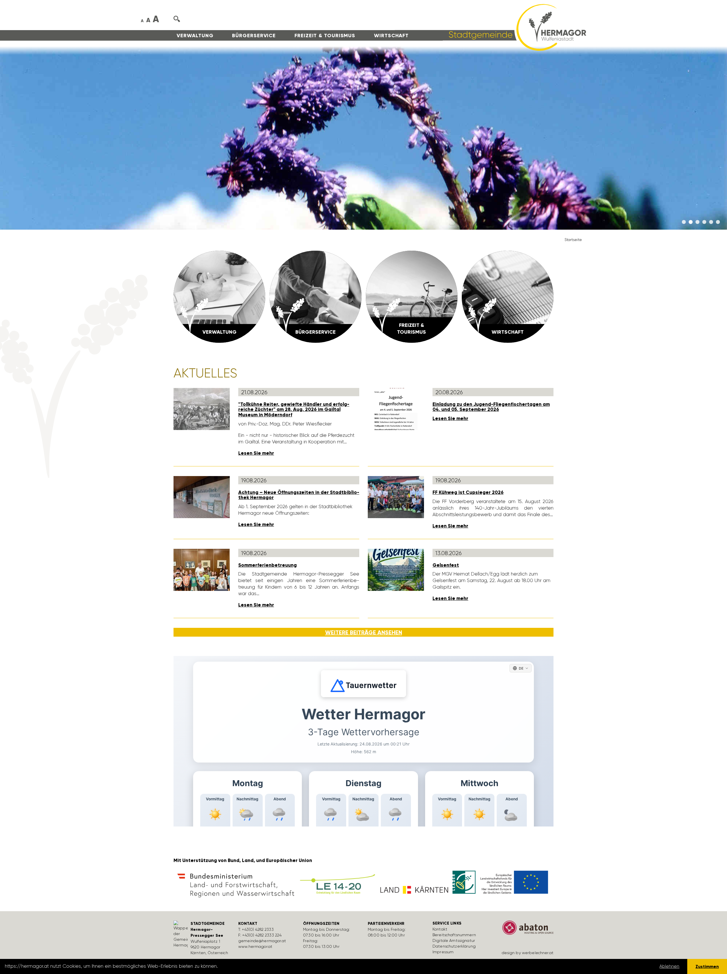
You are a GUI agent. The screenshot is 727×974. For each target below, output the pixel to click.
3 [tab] (697, 222)
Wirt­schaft (391, 35)
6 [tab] (718, 222)
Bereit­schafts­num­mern (454, 935)
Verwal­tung (195, 35)
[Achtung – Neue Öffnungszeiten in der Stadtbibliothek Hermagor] (202, 496)
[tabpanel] (363, 138)
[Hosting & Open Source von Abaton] (525, 930)
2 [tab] (690, 222)
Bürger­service (254, 35)
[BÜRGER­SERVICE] (315, 296)
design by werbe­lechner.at (528, 952)
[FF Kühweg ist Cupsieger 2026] (396, 496)
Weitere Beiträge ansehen (363, 632)
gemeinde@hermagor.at (262, 940)
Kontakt (440, 929)
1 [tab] (684, 222)
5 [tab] (711, 222)
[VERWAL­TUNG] (219, 296)
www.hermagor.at (255, 946)
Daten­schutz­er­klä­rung (454, 946)
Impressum (443, 952)
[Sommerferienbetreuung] (202, 569)
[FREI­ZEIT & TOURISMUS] (411, 296)
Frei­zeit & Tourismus (324, 35)
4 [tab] (704, 222)
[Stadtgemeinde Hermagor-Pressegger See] (490, 27)
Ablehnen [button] (669, 966)
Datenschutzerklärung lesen (250, 966)
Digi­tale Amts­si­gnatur (454, 940)
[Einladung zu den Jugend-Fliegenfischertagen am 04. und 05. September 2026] (396, 408)
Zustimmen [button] (707, 966)
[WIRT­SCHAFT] (507, 296)
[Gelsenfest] (396, 569)
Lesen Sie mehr (256, 453)
